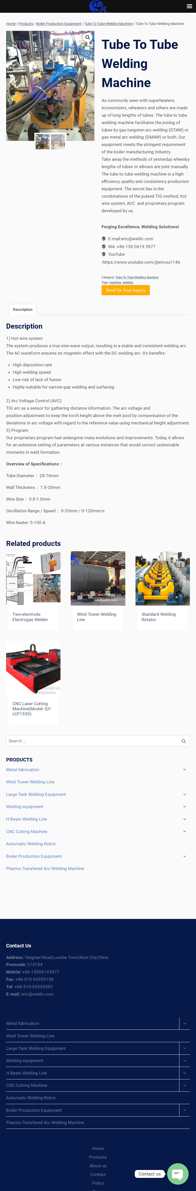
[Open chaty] (178, 1174)
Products (98, 1157)
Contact (98, 1174)
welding (127, 282)
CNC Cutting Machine (26, 831)
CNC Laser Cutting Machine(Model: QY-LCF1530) (32, 709)
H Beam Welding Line (26, 819)
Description (22, 309)
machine (115, 282)
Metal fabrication (22, 769)
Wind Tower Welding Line (30, 781)
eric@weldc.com (30, 994)
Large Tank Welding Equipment (36, 794)
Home (98, 1148)
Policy (98, 1183)
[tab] (23, 309)
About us (98, 1165)
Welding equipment (24, 806)
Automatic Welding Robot (31, 843)
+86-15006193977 (32, 971)
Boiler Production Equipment (34, 856)
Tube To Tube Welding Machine (136, 277)
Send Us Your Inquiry (125, 290)
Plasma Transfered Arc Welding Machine (45, 868)
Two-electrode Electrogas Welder (30, 617)
